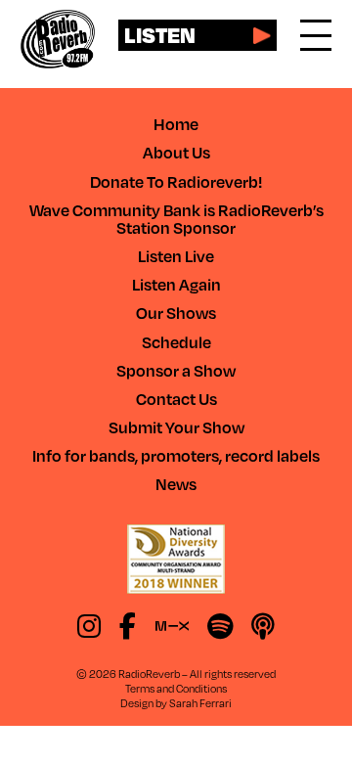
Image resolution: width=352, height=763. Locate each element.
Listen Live (176, 256)
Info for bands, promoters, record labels (176, 455)
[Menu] (315, 35)
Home (176, 123)
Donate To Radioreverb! (176, 181)
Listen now (160, 36)
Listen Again (176, 284)
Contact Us (176, 398)
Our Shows (176, 312)
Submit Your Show (176, 427)
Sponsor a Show (176, 370)
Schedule (176, 342)
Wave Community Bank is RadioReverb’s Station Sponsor (176, 219)
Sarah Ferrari (200, 703)
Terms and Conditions (176, 688)
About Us (176, 152)
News (176, 483)
